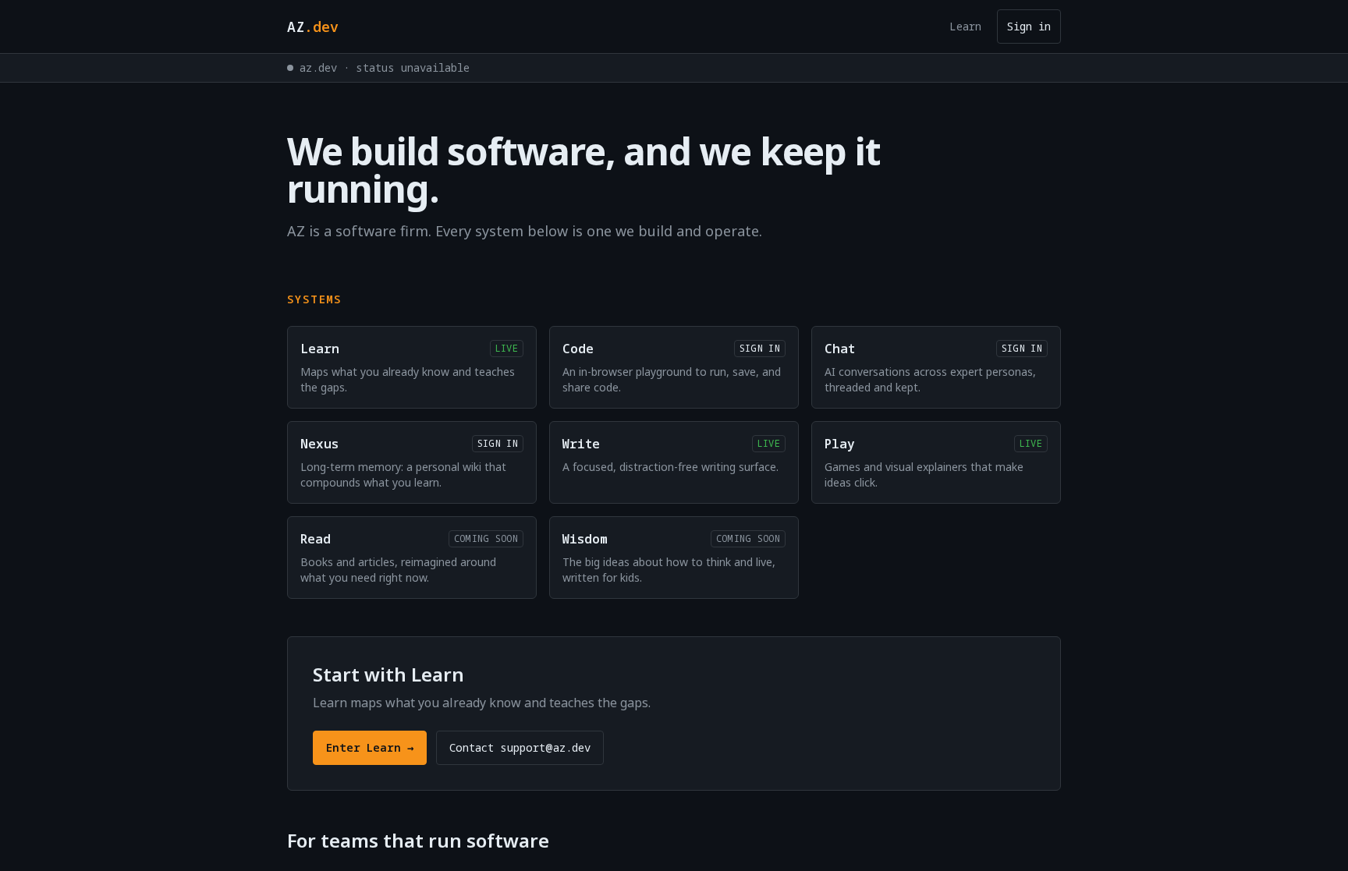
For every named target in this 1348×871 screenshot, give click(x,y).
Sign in (1029, 26)
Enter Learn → (369, 747)
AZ (313, 26)
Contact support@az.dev (520, 747)
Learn (965, 26)
